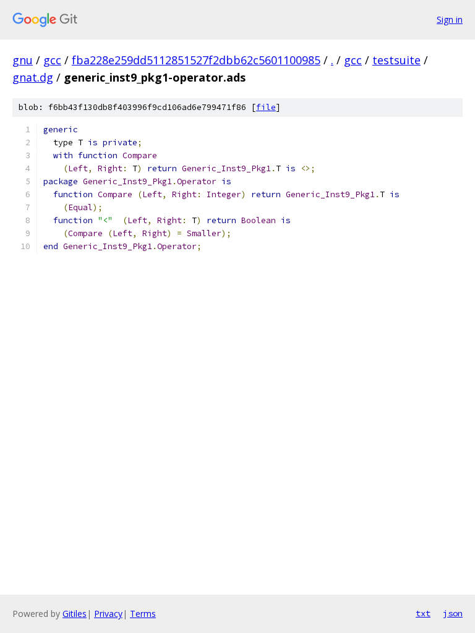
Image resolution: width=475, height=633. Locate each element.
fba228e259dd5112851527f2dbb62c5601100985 (196, 60)
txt (423, 613)
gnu (22, 60)
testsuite (396, 60)
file (266, 107)
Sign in (450, 19)
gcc (52, 60)
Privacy (108, 613)
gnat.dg (32, 77)
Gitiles (74, 613)
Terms (143, 613)
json (453, 613)
